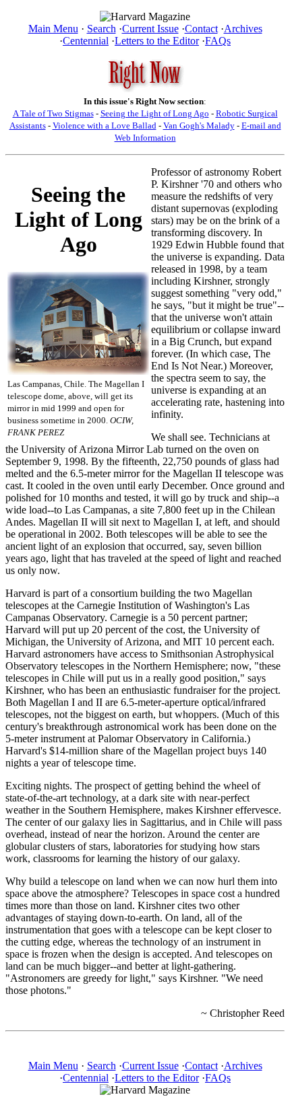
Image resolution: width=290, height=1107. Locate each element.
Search (101, 28)
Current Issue (150, 28)
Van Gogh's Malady (199, 125)
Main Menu (53, 28)
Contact (201, 28)
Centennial (86, 40)
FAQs (218, 40)
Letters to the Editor (157, 40)
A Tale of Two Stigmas (53, 113)
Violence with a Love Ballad (104, 125)
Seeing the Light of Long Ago (154, 113)
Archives (243, 28)
